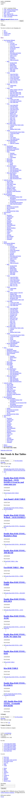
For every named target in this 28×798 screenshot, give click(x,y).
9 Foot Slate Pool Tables (10, 749)
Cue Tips (6, 762)
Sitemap (6, 779)
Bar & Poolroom (8, 446)
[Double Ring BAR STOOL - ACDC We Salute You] (15, 628)
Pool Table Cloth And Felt (10, 760)
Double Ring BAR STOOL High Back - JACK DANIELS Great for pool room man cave (14, 481)
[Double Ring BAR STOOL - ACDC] (13, 610)
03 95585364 (8, 733)
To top (2, 796)
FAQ (5, 773)
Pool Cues (6, 757)
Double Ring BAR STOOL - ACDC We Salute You (15, 635)
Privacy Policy (7, 781)
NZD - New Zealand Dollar (11, 15)
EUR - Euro (7, 12)
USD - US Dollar (8, 16)
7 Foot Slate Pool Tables (10, 743)
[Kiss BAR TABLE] (9, 662)
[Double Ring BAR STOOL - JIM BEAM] (15, 544)
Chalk (5, 765)
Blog (5, 769)
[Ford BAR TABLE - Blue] (11, 561)
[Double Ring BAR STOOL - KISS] (13, 645)
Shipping (6, 778)
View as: (3, 466)
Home (5, 445)
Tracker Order (7, 33)
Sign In (5, 32)
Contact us (6, 775)
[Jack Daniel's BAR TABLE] (11, 493)
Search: (2, 20)
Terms (5, 776)
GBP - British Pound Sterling (11, 9)
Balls (5, 764)
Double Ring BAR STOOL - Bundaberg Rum (15, 535)
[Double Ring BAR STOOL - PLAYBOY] (15, 677)
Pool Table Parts (8, 750)
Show (2, 463)
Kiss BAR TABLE (11, 668)
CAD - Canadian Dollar (10, 11)
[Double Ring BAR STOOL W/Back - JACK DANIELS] (15, 509)
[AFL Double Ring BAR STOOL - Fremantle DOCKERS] (15, 695)
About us (6, 772)
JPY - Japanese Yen (8, 14)
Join (5, 30)
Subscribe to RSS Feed (6, 450)
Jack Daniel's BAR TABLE (14, 499)
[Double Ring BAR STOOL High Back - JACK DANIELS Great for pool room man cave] (15, 471)
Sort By (2, 460)
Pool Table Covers (8, 761)
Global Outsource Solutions (7, 792)
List (9, 466)
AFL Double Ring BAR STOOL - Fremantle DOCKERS (13, 703)
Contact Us (6, 35)
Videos (5, 771)
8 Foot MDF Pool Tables (10, 748)
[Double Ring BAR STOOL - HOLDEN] (14, 593)
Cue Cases (6, 758)
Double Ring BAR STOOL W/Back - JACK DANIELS (14, 516)
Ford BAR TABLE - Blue (14, 567)
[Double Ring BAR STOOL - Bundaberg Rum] (15, 527)
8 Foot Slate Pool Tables (10, 746)
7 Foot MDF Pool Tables (10, 745)
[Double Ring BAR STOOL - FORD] (13, 576)
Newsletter (3, 783)
